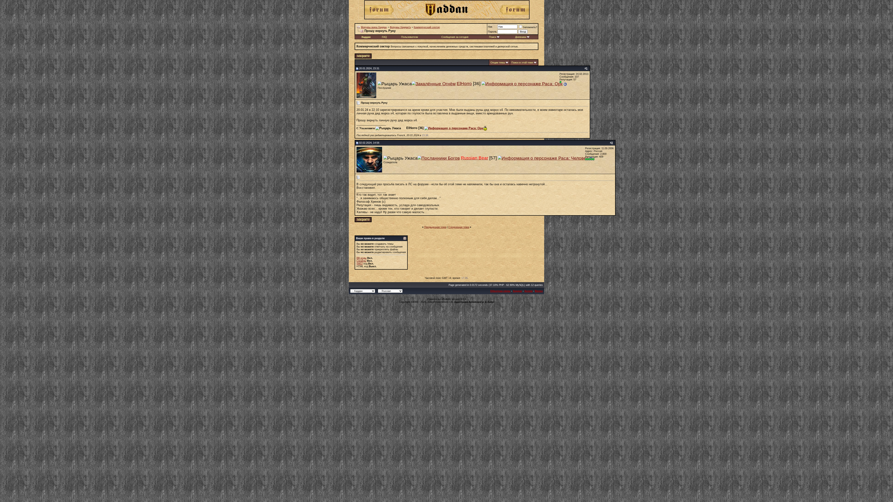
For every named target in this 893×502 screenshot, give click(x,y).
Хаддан (517, 291)
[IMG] (360, 263)
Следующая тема (458, 227)
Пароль (492, 31)
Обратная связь (500, 291)
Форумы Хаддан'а (400, 27)
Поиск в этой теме (522, 62)
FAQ (384, 37)
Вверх (539, 291)
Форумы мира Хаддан (374, 27)
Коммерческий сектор (427, 27)
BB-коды (362, 258)
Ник (490, 26)
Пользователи (409, 37)
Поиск (492, 37)
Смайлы (361, 260)
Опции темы (497, 62)
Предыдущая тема (435, 227)
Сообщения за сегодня (454, 37)
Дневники (520, 37)
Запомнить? (530, 27)
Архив (528, 291)
